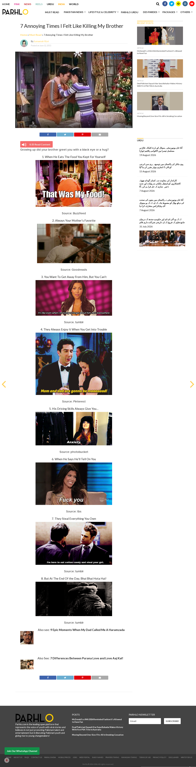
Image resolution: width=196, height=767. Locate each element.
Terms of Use (145, 757)
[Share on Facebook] (48, 134)
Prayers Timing (112, 757)
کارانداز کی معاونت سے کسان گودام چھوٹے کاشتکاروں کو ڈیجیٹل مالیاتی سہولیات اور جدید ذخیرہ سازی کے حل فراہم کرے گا (160, 183)
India (61, 4)
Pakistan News (73, 12)
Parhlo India (50, 757)
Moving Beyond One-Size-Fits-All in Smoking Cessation (97, 735)
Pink (17, 4)
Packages (168, 12)
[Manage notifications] (6, 760)
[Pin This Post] (82, 134)
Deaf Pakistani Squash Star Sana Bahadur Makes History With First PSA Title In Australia (97, 728)
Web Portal (84, 757)
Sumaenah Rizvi (41, 41)
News (27, 4)
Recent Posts (145, 23)
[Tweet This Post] (65, 134)
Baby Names (97, 757)
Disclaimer (174, 757)
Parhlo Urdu (129, 12)
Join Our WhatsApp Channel (22, 751)
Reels (39, 4)
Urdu (50, 4)
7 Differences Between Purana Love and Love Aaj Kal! (86, 658)
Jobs (75, 757)
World (74, 4)
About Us (18, 757)
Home (6, 4)
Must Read (52, 12)
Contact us (36, 757)
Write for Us (186, 757)
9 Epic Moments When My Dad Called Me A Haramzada (87, 630)
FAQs (26, 757)
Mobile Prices (64, 757)
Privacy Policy (159, 757)
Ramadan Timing (129, 757)
